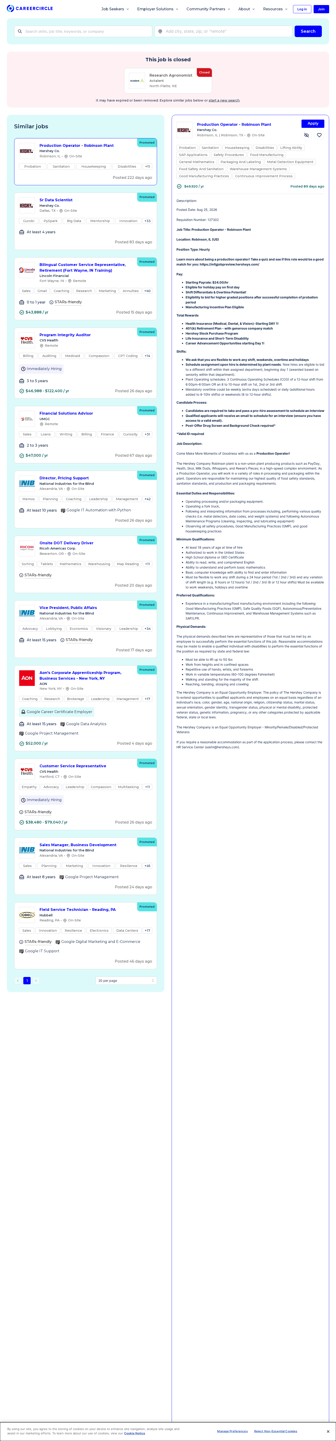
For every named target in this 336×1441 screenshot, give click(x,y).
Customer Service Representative (73, 766)
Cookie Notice (134, 1433)
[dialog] (168, 1431)
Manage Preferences (232, 1431)
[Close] (328, 1432)
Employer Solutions (155, 9)
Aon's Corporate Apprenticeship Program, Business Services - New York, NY (80, 676)
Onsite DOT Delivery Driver (66, 543)
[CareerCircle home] (30, 9)
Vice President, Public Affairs (68, 608)
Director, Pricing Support (64, 478)
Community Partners (206, 9)
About (244, 9)
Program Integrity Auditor (65, 335)
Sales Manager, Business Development (78, 845)
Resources (273, 9)
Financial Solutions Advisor (66, 413)
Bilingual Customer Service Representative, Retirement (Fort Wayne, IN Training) (83, 268)
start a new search (224, 100)
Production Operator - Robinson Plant (77, 145)
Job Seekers (112, 9)
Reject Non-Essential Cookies (275, 1431)
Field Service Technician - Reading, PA (78, 909)
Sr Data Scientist (56, 200)
